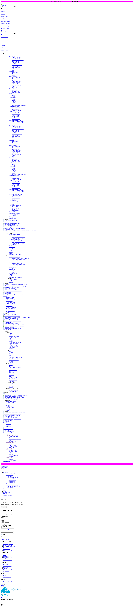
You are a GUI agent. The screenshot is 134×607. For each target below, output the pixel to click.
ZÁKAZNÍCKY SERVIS (12, 435)
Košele (13, 96)
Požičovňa (11, 452)
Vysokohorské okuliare (11, 401)
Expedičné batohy (10, 298)
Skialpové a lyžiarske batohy (12, 299)
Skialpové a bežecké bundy (18, 60)
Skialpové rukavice (16, 114)
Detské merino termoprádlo (15, 205)
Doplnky (8, 312)
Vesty (13, 68)
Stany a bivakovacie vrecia (15, 367)
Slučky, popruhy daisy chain (15, 339)
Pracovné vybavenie (13, 346)
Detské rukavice (12, 218)
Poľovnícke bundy (16, 67)
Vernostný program (13, 450)
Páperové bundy (15, 62)
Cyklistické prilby (13, 391)
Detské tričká (12, 211)
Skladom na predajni (5, 525)
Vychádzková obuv (13, 250)
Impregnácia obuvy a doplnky (15, 254)
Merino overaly (15, 210)
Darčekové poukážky (5, 28)
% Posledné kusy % (7, 432)
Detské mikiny (12, 204)
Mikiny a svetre (12, 71)
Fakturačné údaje (12, 460)
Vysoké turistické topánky (14, 234)
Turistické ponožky (16, 107)
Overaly (13, 199)
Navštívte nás (6, 461)
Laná (10, 338)
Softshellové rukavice (16, 112)
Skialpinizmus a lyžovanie (21, 395)
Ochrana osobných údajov (15, 439)
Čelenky (13, 102)
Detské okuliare (9, 406)
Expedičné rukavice (16, 117)
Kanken (8, 304)
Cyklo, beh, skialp (10, 402)
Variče (10, 368)
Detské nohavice (12, 200)
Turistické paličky (13, 380)
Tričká (13, 95)
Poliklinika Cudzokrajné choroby (10, 581)
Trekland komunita (7, 495)
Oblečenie (8, 424)
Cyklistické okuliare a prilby (23, 398)
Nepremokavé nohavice (17, 81)
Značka (2, 520)
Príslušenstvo (12, 381)
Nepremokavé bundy (16, 57)
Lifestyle (8, 405)
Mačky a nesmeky (13, 345)
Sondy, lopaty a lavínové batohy (16, 358)
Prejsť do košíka (4, 37)
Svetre (13, 75)
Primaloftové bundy (16, 63)
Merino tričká (15, 206)
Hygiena (11, 387)
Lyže (10, 351)
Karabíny (11, 341)
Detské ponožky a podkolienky (16, 216)
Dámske (7, 467)
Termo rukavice (15, 116)
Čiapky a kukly (15, 214)
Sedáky (10, 333)
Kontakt (2, 18)
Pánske (6, 466)
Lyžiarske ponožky (16, 109)
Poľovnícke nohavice (16, 85)
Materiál (2, 521)
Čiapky (13, 99)
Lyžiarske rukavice (16, 115)
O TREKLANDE (10, 442)
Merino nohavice (15, 208)
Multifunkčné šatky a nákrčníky (19, 105)
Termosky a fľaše (13, 370)
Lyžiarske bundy (15, 66)
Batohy (5, 296)
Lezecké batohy (9, 301)
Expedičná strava (12, 378)
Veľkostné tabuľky (5, 25)
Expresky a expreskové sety (15, 342)
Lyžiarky (11, 352)
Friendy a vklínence (13, 343)
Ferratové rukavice (16, 119)
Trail (13, 248)
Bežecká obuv (12, 247)
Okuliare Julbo (6, 492)
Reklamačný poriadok (5, 23)
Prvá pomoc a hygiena (19, 397)
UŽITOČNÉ (9, 449)
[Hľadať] (15, 6)
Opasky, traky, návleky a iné (18, 121)
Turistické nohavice (16, 77)
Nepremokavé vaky (10, 311)
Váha (2, 518)
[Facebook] (1, 585)
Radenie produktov (5, 524)
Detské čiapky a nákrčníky (15, 213)
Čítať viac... (3, 507)
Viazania (11, 353)
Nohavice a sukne (13, 76)
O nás (10, 444)
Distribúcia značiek (13, 446)
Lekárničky (11, 383)
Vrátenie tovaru (12, 441)
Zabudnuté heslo (4, 16)
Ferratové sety (12, 347)
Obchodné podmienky (5, 21)
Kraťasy (13, 86)
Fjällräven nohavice (16, 80)
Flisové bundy (15, 72)
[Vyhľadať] (15, 33)
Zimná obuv (11, 245)
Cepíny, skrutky (12, 337)
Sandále (10, 253)
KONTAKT (9, 457)
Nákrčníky (14, 215)
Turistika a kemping (17, 396)
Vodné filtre (11, 375)
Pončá (13, 70)
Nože (10, 376)
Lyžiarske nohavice (16, 83)
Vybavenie (8, 426)
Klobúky (14, 101)
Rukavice (11, 111)
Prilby (10, 334)
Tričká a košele (12, 93)
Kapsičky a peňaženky (11, 308)
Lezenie (9, 393)
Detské (6, 468)
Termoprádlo (12, 88)
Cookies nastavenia (7, 550)
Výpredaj (5, 422)
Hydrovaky (8, 309)
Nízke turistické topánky (14, 239)
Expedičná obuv (12, 244)
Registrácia (3, 14)
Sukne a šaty (14, 87)
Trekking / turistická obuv (17, 240)
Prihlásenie (3, 11)
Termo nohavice (15, 91)
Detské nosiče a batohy (11, 302)
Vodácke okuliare (10, 404)
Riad (10, 371)
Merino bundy (15, 73)
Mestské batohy (9, 306)
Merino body (14, 209)
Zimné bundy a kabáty (17, 65)
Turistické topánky (13, 279)
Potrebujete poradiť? (5, 539)
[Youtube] (3, 585)
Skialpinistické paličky (14, 360)
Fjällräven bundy (15, 61)
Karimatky (11, 366)
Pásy (10, 355)
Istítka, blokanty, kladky (14, 336)
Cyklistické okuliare (13, 390)
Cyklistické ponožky (16, 110)
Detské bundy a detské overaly (15, 194)
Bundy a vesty (12, 56)
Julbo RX (11, 454)
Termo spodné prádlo (16, 92)
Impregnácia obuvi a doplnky (15, 277)
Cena (2, 517)
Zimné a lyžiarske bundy (17, 196)
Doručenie (11, 440)
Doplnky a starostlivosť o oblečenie (17, 120)
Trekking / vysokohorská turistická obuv (20, 235)
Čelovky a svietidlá (13, 377)
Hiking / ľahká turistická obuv (18, 237)
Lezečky (11, 252)
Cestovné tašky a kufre (11, 307)
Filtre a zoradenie (4, 516)
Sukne (13, 156)
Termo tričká (14, 90)
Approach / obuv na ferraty (18, 238)
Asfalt (13, 249)
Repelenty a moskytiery (14, 385)
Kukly (13, 104)
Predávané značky (13, 445)
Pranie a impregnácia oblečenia (18, 122)
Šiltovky (13, 100)
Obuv (7, 425)
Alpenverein (11, 456)
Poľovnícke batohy (10, 303)
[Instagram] (2, 585)
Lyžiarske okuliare (10, 407)
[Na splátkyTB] (4, 536)
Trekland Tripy (12, 447)
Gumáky (11, 282)
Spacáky (11, 365)
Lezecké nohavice (16, 82)
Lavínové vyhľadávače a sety (15, 357)
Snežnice (11, 361)
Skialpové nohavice (16, 78)
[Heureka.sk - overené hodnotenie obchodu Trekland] (12, 596)
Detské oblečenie (4, 522)
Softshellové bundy (16, 58)
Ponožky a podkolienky (14, 106)
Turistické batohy (10, 297)
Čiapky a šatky (12, 97)
